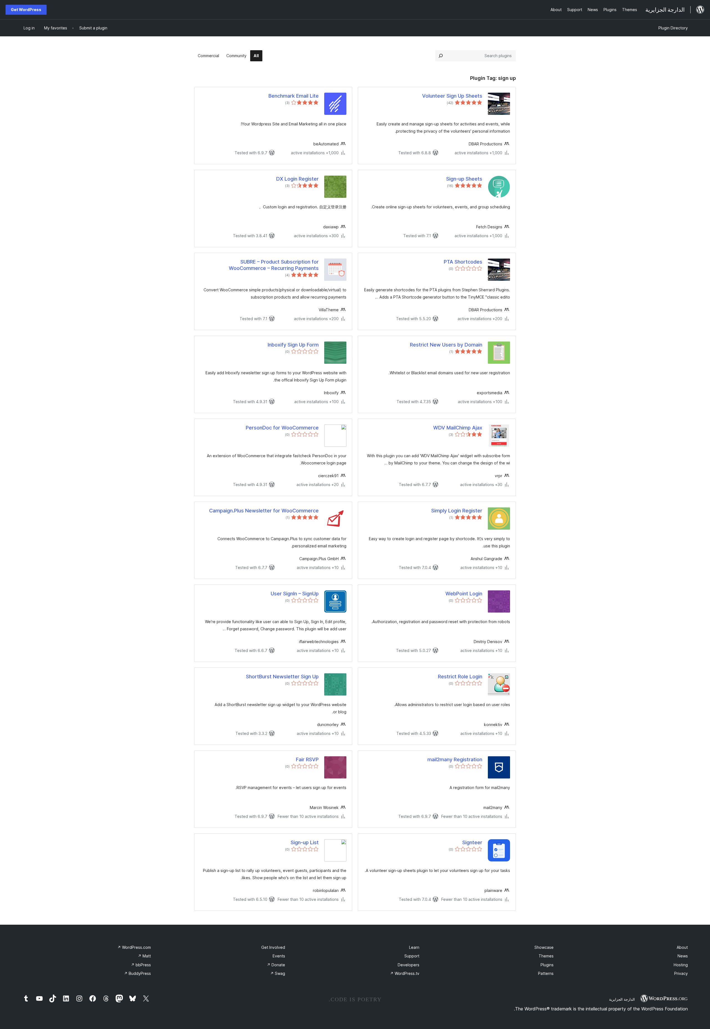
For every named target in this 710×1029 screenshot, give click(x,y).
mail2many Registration (454, 759)
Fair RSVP (307, 759)
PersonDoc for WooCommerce (282, 428)
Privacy (681, 973)
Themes (546, 956)
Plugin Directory (673, 28)
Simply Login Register (456, 511)
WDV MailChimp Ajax (457, 428)
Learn (414, 947)
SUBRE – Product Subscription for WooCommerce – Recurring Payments (274, 265)
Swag (277, 973)
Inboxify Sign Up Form (293, 345)
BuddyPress (137, 973)
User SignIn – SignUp (295, 593)
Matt (144, 956)
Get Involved (273, 947)
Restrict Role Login (460, 676)
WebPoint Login (463, 593)
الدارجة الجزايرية (622, 999)
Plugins (547, 964)
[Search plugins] (440, 55)
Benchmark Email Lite (293, 96)
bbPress (141, 964)
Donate (276, 964)
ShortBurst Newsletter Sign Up (282, 676)
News (683, 956)
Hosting (681, 964)
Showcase (544, 947)
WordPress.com (134, 947)
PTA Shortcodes (463, 262)
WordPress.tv (404, 973)
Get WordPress (26, 9)
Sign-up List (305, 842)
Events (279, 956)
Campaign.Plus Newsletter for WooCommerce (264, 511)
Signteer (472, 842)
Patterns (546, 973)
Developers (408, 964)
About (682, 947)
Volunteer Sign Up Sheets (452, 96)
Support (411, 956)
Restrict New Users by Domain (446, 345)
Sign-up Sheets (464, 179)
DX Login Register (297, 179)
